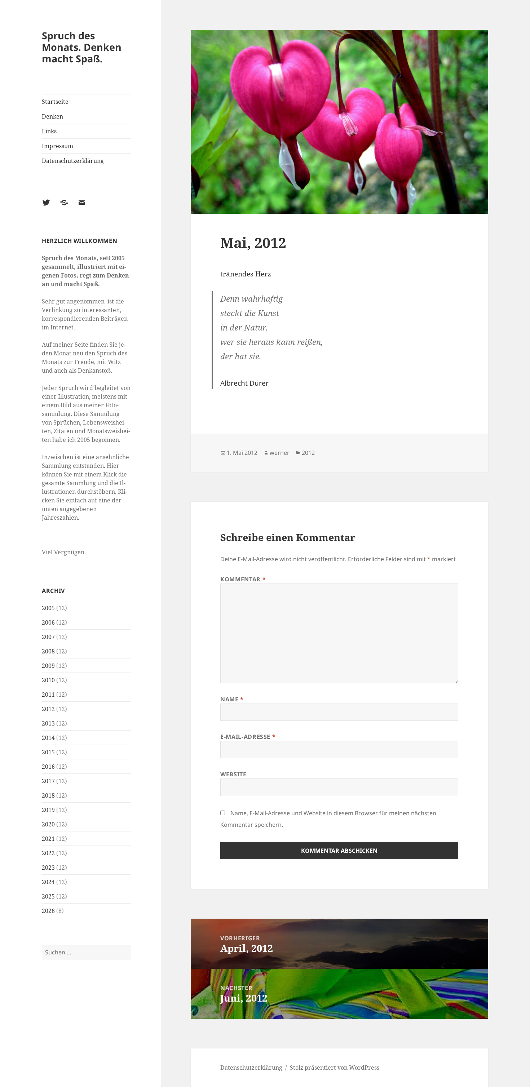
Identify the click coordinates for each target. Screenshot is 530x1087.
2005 (48, 608)
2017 (48, 781)
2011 (48, 694)
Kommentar (243, 579)
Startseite (55, 102)
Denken (52, 116)
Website (233, 774)
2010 (48, 680)
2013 (48, 723)
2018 (48, 795)
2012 (48, 709)
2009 (48, 666)
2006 (48, 622)
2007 (48, 637)
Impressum (57, 146)
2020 (48, 824)
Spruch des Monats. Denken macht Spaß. (82, 47)
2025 (48, 896)
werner (280, 453)
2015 (48, 752)
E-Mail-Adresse (247, 737)
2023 (48, 867)
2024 (48, 882)
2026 (48, 911)
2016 (48, 767)
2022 (48, 853)
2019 (48, 810)
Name (232, 699)
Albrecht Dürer (244, 383)
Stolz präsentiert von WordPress (334, 1068)
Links (49, 131)
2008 (48, 651)
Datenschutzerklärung (73, 161)
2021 (48, 839)
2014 (48, 738)
